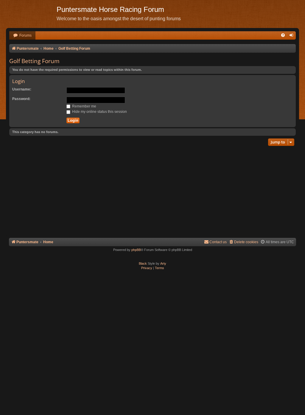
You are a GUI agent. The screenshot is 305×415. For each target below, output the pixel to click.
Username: (21, 89)
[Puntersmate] (31, 13)
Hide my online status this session (99, 112)
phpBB (136, 250)
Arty (163, 263)
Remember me (83, 106)
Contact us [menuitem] (218, 242)
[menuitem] (22, 36)
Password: (21, 99)
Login (18, 81)
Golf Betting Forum (34, 61)
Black (143, 263)
